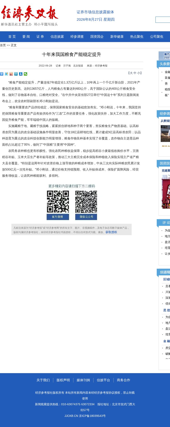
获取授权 (111, 232)
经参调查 (77, 36)
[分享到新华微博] (6, 74)
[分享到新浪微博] (11, 74)
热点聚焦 (136, 36)
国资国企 (97, 36)
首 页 (12, 36)
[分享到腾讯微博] (16, 74)
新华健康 (117, 36)
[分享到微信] (25, 74)
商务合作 (123, 380)
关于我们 (43, 380)
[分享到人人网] (21, 74)
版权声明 (63, 380)
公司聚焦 (156, 36)
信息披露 (57, 36)
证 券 (40, 36)
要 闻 (26, 36)
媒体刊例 (83, 380)
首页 (3, 45)
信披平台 (103, 380)
